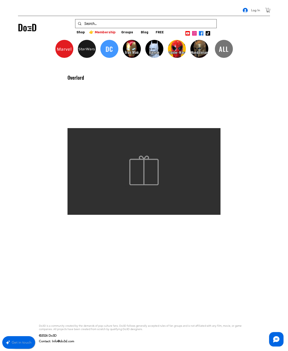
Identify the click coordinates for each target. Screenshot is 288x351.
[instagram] (194, 33)
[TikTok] (208, 33)
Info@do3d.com (63, 341)
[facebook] (201, 33)
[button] (268, 10)
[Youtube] (187, 33)
